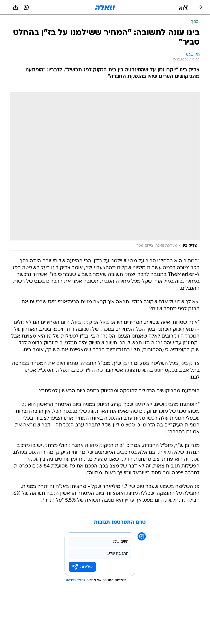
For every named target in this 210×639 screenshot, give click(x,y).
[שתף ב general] (16, 7)
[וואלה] (105, 7)
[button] (183, 7)
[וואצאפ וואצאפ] (26, 7)
